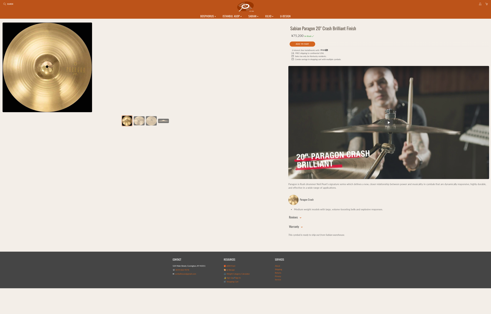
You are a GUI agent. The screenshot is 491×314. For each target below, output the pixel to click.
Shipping (278, 269)
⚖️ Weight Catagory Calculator (237, 274)
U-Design (285, 16)
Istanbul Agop (232, 16)
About (277, 266)
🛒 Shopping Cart (231, 282)
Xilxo (268, 16)
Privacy (278, 276)
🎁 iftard (229, 266)
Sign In (238, 278)
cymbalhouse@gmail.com (185, 274)
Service (278, 280)
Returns (278, 273)
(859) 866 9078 (182, 270)
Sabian (252, 16)
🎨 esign (229, 270)
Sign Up (230, 278)
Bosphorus (207, 16)
